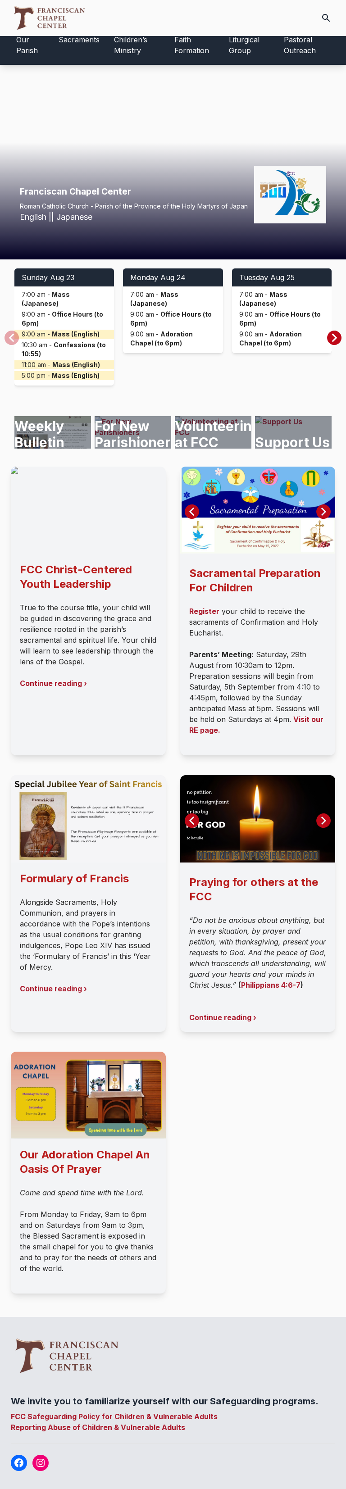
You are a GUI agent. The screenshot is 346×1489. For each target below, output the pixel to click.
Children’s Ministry (130, 45)
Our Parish (27, 45)
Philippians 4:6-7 (270, 985)
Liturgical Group (244, 45)
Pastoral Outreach (300, 45)
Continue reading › (53, 683)
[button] (334, 338)
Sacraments (79, 39)
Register (204, 611)
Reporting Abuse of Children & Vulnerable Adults (98, 1427)
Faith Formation (191, 45)
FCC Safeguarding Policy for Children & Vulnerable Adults (114, 1416)
